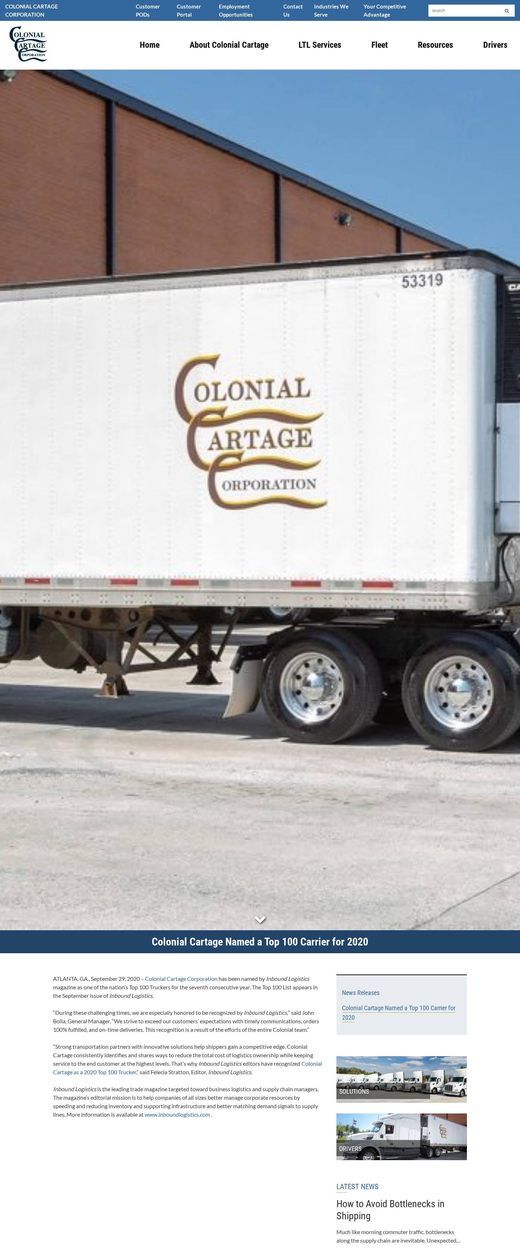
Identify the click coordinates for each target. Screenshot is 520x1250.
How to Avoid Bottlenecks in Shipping (390, 1210)
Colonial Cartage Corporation (181, 978)
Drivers (495, 45)
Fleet (379, 45)
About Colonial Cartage (229, 45)
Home (150, 45)
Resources (435, 45)
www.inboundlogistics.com (177, 1114)
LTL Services (320, 45)
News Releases (361, 992)
